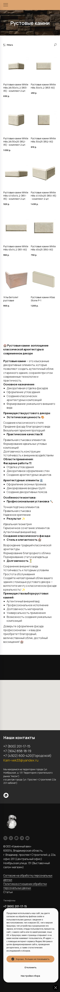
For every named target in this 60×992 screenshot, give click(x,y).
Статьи (8, 892)
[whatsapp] (6, 795)
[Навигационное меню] (5, 5)
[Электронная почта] (27, 838)
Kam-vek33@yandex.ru (20, 760)
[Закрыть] (55, 987)
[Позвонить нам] (5, 838)
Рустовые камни (30, 23)
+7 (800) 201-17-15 (15, 906)
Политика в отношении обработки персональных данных (25, 886)
